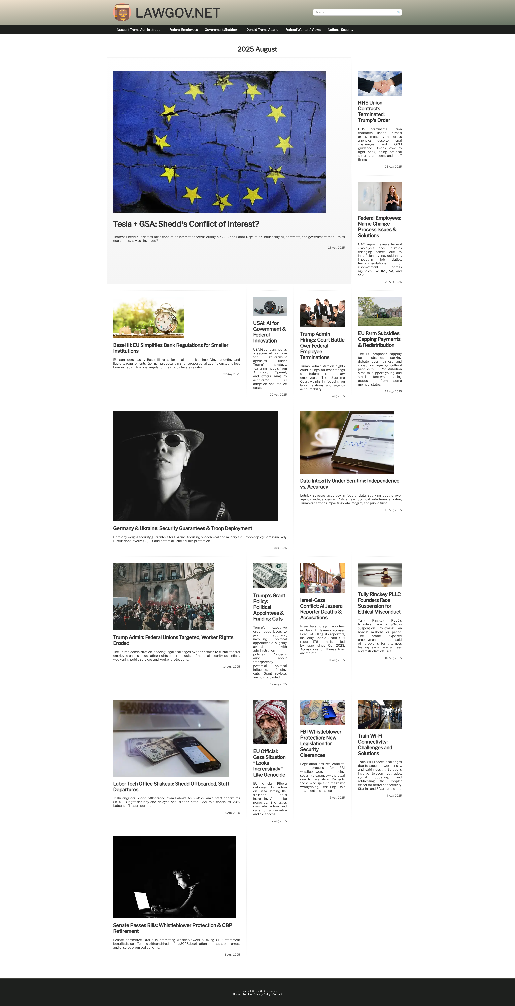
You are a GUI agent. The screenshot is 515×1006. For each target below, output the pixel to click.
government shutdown (222, 30)
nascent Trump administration (139, 30)
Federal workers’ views (303, 30)
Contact (277, 994)
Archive (247, 994)
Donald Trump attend (262, 30)
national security (340, 30)
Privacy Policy (262, 994)
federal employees (183, 30)
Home (237, 994)
